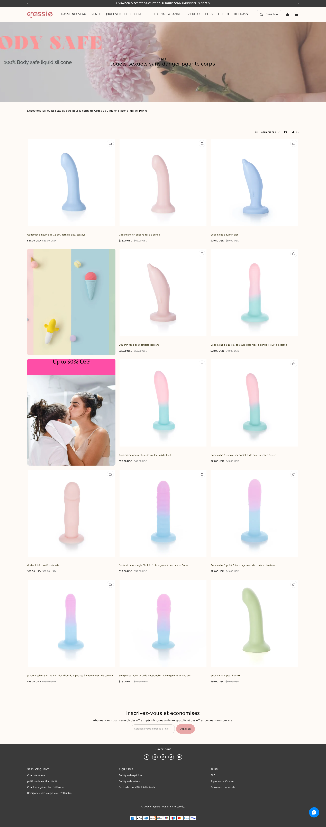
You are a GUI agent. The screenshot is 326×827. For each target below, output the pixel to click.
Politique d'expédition (131, 775)
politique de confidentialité (42, 781)
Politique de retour (129, 781)
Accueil (162, 58)
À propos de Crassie (222, 781)
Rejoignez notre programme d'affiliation (50, 792)
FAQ (213, 775)
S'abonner (185, 728)
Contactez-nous (36, 775)
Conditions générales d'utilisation (46, 787)
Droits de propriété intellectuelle (137, 787)
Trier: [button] (264, 131)
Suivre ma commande (223, 787)
